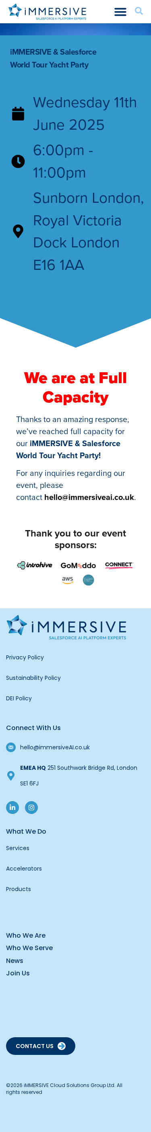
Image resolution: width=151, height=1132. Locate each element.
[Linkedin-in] (12, 807)
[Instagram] (31, 807)
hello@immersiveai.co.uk (89, 497)
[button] (120, 11)
